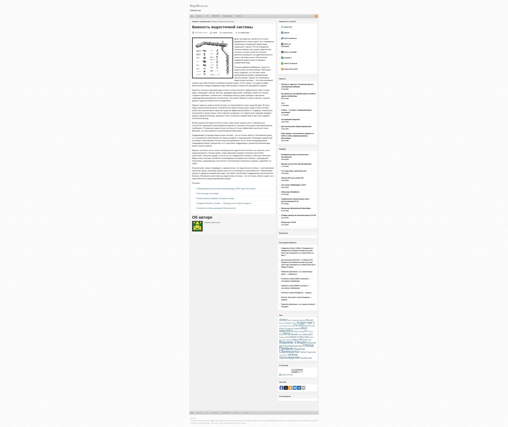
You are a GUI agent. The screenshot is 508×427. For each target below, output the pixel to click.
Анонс (305, 340)
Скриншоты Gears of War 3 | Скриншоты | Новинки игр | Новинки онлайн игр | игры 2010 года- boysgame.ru (297, 250)
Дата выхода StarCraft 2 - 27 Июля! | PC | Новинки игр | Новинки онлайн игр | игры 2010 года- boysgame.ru (297, 262)
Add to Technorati (290, 63)
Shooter (294, 334)
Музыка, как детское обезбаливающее (296, 164)
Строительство (205, 21)
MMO (304, 328)
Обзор (308, 345)
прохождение (289, 357)
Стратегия (311, 352)
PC (207, 16)
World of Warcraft (299, 337)
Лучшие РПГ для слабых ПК (292, 178)
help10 (215, 32)
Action (283, 320)
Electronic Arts (310, 326)
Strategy (282, 337)
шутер (303, 358)
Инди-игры (298, 346)
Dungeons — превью (303, 293)
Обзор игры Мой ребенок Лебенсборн (295, 208)
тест (283, 103)
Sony (301, 335)
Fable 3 (282, 329)
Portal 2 (310, 331)
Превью (286, 348)
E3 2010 (299, 325)
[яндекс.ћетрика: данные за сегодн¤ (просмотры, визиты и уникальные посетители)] (286, 375)
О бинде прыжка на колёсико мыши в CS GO (298, 215)
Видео (302, 342)
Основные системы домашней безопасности (216, 208)
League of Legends (293, 329)
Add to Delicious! (290, 38)
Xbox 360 (297, 339)
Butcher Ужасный (288, 297)
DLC (294, 323)
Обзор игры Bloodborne (290, 192)
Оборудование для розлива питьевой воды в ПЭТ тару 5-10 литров (226, 188)
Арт (309, 340)
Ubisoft (287, 337)
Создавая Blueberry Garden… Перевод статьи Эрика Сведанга (224, 203)
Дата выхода (285, 346)
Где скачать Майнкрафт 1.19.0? (293, 185)
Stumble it (288, 58)
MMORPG (215, 16)
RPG (286, 334)
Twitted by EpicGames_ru (290, 272)
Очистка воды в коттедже (208, 193)
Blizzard (309, 320)
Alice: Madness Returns (296, 320)
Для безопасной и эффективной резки (296, 126)
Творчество (283, 355)
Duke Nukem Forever (286, 326)
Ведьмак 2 (287, 342)
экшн (309, 358)
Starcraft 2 (307, 334)
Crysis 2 (282, 323)
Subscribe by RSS (291, 69)
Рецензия (299, 349)
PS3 (281, 334)
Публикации (227, 16)
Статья (302, 352)
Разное (236, 412)
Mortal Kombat (299, 331)
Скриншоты (289, 351)
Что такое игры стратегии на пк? (294, 171)
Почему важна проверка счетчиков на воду (215, 198)
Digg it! (286, 33)
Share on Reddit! (290, 52)
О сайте (239, 16)
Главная (195, 21)
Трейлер (292, 354)
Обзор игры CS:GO (288, 222)
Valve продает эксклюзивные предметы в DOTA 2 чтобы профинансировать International (297, 136)
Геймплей (311, 343)
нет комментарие (243, 32)
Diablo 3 (289, 323)
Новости (199, 16)
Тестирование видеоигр (290, 119)
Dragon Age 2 (305, 322)
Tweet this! (288, 27)
